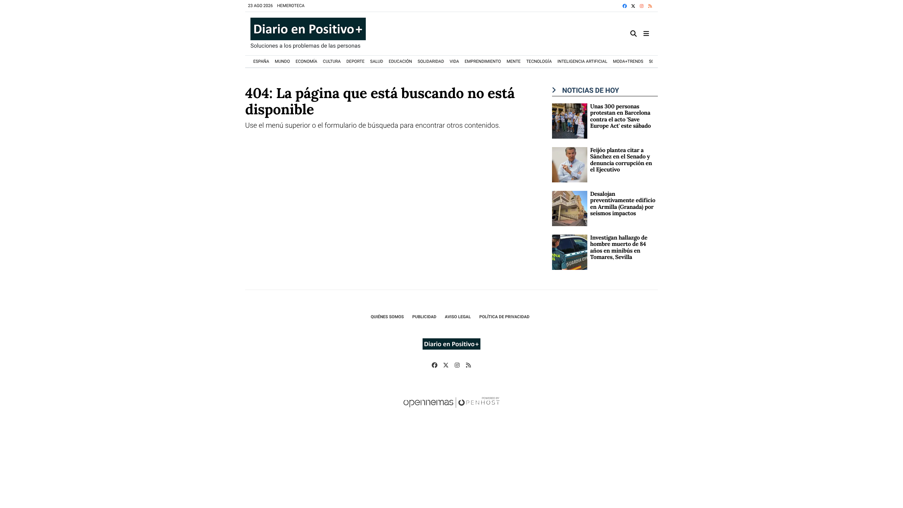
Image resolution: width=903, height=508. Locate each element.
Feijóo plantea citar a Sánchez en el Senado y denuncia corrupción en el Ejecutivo (621, 160)
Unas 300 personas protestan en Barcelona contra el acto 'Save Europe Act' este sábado (620, 116)
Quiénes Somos (387, 316)
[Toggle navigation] (646, 34)
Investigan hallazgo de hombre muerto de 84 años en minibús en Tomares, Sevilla (618, 247)
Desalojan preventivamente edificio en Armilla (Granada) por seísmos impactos (622, 203)
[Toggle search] (633, 34)
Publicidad (424, 316)
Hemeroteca (291, 5)
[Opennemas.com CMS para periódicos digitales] (451, 409)
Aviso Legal (458, 316)
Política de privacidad (504, 316)
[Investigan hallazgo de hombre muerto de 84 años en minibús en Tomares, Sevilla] (569, 251)
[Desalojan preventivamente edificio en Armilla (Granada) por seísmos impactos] (569, 208)
